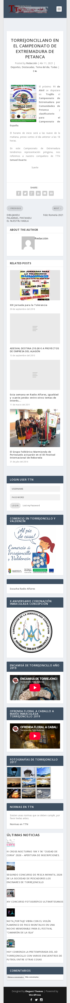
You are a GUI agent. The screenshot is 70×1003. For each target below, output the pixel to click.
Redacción (31, 63)
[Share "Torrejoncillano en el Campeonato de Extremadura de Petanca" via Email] (45, 193)
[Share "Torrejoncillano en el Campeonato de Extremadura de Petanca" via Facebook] (18, 193)
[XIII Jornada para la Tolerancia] (35, 285)
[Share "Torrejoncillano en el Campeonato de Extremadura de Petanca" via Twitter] (25, 193)
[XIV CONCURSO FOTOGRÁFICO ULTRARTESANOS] (35, 893)
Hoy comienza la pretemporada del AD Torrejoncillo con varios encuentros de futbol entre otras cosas (34, 955)
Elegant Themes (34, 991)
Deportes (16, 67)
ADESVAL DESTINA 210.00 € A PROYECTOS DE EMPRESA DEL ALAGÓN (34, 350)
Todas (54, 67)
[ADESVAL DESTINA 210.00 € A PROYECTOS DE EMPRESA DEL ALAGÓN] (35, 328)
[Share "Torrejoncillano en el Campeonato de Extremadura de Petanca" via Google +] (31, 193)
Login (15, 505)
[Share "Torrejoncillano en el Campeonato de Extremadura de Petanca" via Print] (51, 193)
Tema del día (42, 67)
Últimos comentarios (15, 977)
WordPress (35, 994)
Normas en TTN (19, 824)
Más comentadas (31, 977)
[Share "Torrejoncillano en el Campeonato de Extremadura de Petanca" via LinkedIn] (38, 193)
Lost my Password (31, 505)
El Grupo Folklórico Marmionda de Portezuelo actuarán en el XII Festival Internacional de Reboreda (32, 454)
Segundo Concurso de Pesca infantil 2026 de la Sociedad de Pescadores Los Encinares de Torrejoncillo (34, 878)
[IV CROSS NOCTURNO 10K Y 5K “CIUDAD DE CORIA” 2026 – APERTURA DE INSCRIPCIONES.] (35, 843)
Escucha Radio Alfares (22, 588)
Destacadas (28, 67)
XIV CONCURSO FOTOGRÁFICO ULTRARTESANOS (35, 901)
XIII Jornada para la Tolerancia (28, 305)
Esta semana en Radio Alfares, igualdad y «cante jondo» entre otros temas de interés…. (34, 397)
